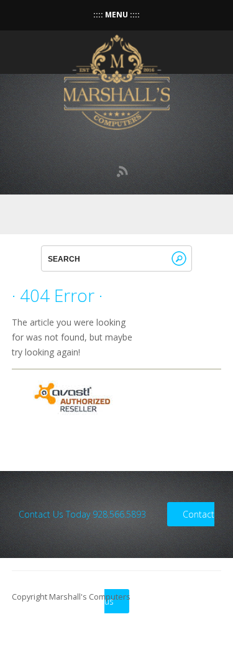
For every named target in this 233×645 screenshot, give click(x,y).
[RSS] (122, 171)
